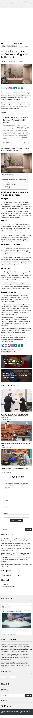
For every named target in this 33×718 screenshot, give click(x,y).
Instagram (10, 4)
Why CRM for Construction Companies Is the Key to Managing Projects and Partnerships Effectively (15, 415)
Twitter (3, 4)
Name (6, 500)
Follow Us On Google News (10, 6)
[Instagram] (10, 706)
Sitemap (12, 2)
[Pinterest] (5, 706)
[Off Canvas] (2, 43)
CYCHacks (17, 43)
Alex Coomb (4, 61)
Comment (7, 488)
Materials (8, 186)
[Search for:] (12, 530)
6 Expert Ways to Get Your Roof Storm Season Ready (15, 444)
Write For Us (5, 2)
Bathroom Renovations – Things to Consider (14, 179)
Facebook (19, 2)
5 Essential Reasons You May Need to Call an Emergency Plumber (15, 469)
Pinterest (26, 2)
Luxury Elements (9, 187)
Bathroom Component (11, 184)
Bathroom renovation (11, 351)
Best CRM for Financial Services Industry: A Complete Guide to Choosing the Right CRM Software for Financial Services (16, 559)
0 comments (21, 61)
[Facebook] (2, 706)
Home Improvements (14, 349)
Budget (7, 181)
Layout (7, 182)
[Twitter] (8, 706)
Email (6, 507)
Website (6, 513)
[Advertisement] (16, 25)
